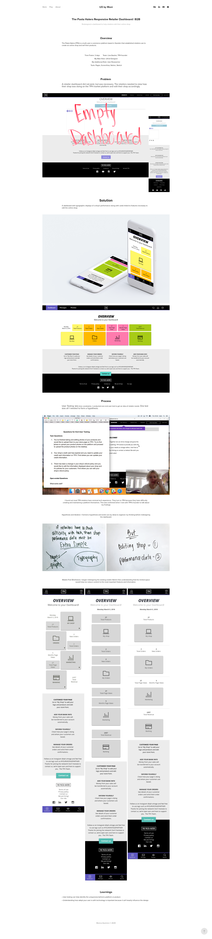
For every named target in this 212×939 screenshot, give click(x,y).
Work (44, 7)
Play (51, 7)
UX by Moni (106, 7)
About (57, 7)
